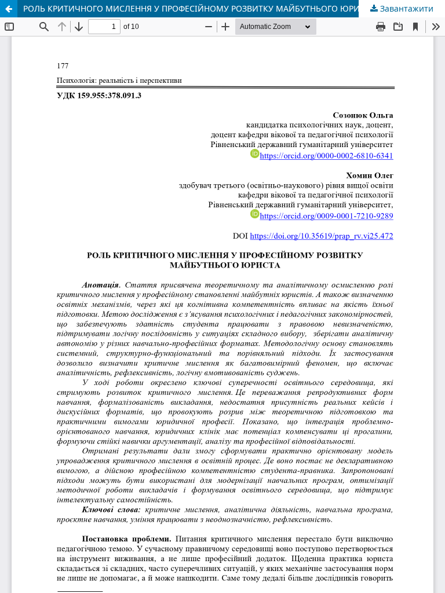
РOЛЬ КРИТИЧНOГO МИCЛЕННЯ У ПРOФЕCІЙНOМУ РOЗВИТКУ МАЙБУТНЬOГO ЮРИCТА (199, 8)
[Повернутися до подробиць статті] (8, 8)
